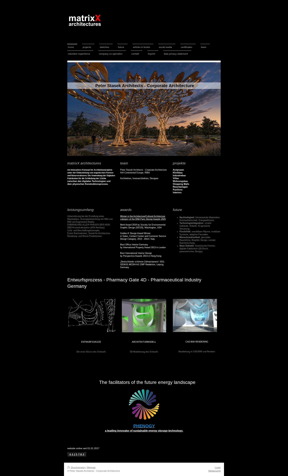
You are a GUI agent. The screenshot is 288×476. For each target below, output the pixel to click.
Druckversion (78, 467)
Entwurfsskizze (91, 342)
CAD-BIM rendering (197, 342)
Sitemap (91, 467)
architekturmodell (144, 342)
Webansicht (214, 470)
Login (218, 467)
